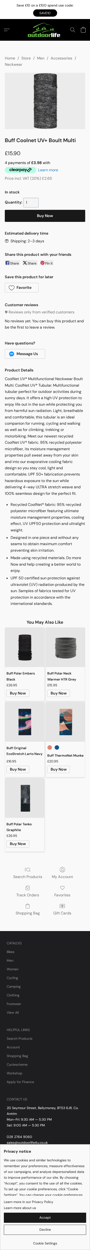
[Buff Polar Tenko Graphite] (24, 798)
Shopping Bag (28, 913)
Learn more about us (20, 1208)
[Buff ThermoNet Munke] (65, 722)
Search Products (27, 876)
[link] (45, 1241)
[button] (45, 13)
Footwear (14, 1004)
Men (40, 58)
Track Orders (27, 895)
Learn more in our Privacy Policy (28, 1202)
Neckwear (13, 64)
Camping (14, 986)
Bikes (10, 952)
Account (13, 1047)
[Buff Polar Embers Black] (24, 647)
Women (12, 969)
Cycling (12, 978)
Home (10, 58)
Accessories (61, 58)
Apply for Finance (20, 1082)
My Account (62, 876)
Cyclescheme (17, 1064)
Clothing (13, 995)
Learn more (48, 169)
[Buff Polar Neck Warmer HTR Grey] (65, 647)
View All (13, 1012)
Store (26, 58)
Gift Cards (62, 913)
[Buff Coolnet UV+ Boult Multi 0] (45, 101)
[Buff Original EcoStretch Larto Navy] (24, 722)
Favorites (62, 895)
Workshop (14, 1073)
